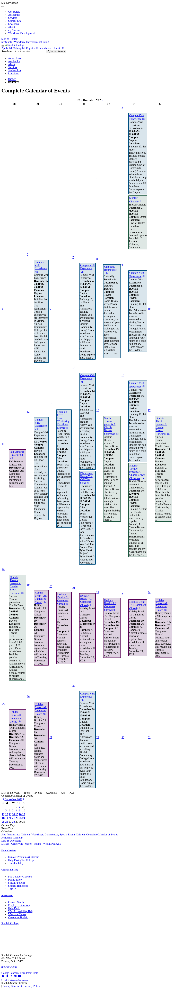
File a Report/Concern (20, 876)
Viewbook (45, 48)
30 (122, 737)
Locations (13, 23)
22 (97, 592)
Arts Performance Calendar (16, 834)
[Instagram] (11, 976)
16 (122, 375)
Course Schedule (10, 972)
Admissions (14, 58)
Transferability (16, 863)
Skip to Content (9, 38)
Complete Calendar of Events (102, 834)
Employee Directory (19, 905)
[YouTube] (19, 976)
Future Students (8, 850)
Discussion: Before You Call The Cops (86, 478)
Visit (58, 48)
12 (28, 411)
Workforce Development (21, 33)
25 (3, 704)
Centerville (17, 843)
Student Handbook (18, 885)
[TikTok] (7, 976)
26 (28, 696)
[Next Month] (23, 799)
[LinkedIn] (15, 976)
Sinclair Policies (16, 882)
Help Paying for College (21, 860)
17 (149, 410)
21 (73, 587)
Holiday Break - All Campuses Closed (41, 597)
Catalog (17, 48)
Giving (45, 42)
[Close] (2, 6)
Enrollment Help (29, 972)
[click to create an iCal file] (143, 118)
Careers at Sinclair (18, 917)
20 (50, 586)
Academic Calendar (12, 837)
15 (97, 410)
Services (12, 17)
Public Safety (15, 879)
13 (50, 404)
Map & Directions (11, 840)
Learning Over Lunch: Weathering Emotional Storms (63, 419)
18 (3, 569)
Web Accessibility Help (20, 911)
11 (3, 443)
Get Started (14, 11)
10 (149, 308)
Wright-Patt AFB (52, 843)
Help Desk (14, 908)
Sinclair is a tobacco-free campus (14, 980)
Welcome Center (17, 914)
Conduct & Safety (9, 869)
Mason (28, 843)
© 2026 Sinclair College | (20, 984)
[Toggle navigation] (2, 45)
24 (149, 592)
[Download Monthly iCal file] (78, 99)
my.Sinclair (14, 30)
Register (31, 48)
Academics (14, 14)
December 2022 (13, 799)
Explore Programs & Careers (23, 857)
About (11, 27)
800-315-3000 (9, 967)
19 (28, 584)
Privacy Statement (12, 986)
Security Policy (32, 986)
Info (7, 895)
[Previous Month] (3, 799)
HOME (12, 79)
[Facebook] (3, 976)
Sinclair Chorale (133, 199)
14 (73, 367)
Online (37, 843)
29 (97, 737)
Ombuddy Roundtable (110, 268)
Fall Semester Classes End (17, 453)
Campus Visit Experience (136, 117)
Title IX (12, 888)
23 (122, 593)
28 (73, 685)
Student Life (14, 20)
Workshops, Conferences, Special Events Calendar (58, 834)
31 (149, 737)
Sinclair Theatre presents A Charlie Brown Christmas (109, 426)
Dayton (5, 843)
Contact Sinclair (16, 902)
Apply (5, 48)
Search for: (7, 51)
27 (50, 737)
